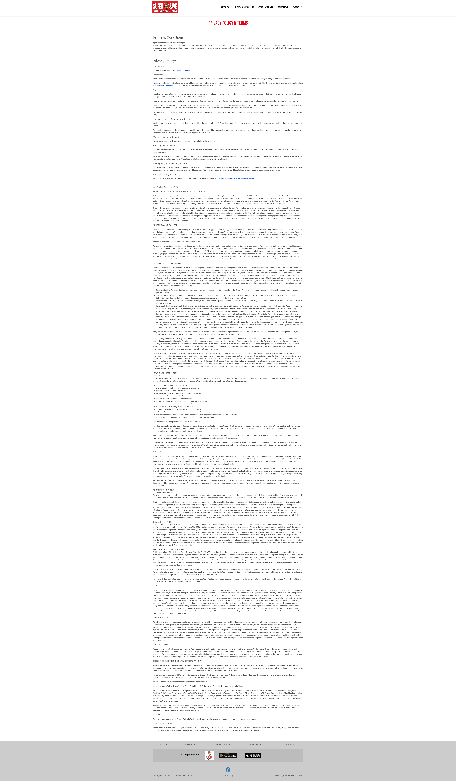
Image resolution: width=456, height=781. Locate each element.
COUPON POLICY (289, 744)
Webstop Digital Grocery (292, 775)
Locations (265, 7)
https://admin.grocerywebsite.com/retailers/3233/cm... (237, 178)
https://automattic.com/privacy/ (164, 85)
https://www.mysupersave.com (183, 70)
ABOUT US (163, 744)
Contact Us (297, 7)
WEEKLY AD (190, 744)
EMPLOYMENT (256, 744)
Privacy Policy (228, 775)
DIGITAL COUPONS (222, 744)
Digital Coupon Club (244, 7)
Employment (282, 7)
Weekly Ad (226, 7)
